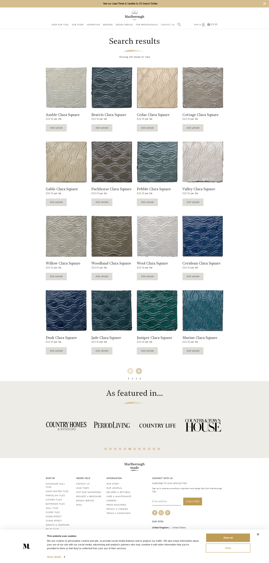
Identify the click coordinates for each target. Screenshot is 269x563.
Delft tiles (52, 529)
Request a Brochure (88, 496)
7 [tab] (134, 449)
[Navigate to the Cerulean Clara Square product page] (202, 236)
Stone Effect (54, 521)
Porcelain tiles (55, 495)
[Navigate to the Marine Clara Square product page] (202, 310)
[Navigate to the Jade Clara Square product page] (111, 310)
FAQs (79, 505)
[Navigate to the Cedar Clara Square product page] (157, 87)
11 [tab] (154, 449)
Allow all (228, 537)
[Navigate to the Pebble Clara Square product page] (157, 162)
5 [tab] (125, 449)
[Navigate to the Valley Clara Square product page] (202, 162)
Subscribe (193, 501)
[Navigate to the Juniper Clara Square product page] (157, 310)
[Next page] (139, 371)
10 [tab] (149, 449)
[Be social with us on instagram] (161, 512)
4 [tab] (120, 449)
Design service (85, 500)
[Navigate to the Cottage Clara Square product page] (202, 87)
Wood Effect (54, 516)
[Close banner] (258, 534)
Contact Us (168, 25)
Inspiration (93, 25)
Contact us (83, 484)
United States (179, 527)
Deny (228, 547)
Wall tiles (52, 508)
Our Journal (114, 488)
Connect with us (162, 478)
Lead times (82, 488)
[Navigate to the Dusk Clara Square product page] (66, 310)
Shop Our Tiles (60, 25)
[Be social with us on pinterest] (167, 512)
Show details (54, 557)
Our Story (78, 25)
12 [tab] (159, 449)
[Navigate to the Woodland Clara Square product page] (111, 236)
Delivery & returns (118, 492)
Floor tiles (53, 512)
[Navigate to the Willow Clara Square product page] (66, 236)
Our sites (157, 521)
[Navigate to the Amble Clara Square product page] (66, 87)
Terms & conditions (118, 513)
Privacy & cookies (117, 509)
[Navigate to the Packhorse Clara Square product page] (111, 162)
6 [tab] (130, 449)
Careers (111, 500)
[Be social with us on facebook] (154, 512)
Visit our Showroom (88, 492)
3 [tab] (115, 449)
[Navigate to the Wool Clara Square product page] (157, 236)
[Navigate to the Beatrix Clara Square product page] (111, 87)
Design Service (124, 25)
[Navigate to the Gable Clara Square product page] (66, 162)
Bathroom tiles (55, 504)
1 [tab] (105, 449)
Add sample (56, 128)
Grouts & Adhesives (58, 525)
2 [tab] (110, 449)
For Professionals (147, 25)
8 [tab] (139, 449)
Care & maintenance (118, 496)
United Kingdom (160, 527)
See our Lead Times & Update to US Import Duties (130, 3)
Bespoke (108, 25)
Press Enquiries (116, 505)
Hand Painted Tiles (57, 491)
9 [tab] (144, 449)
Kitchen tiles (54, 500)
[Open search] (179, 24)
